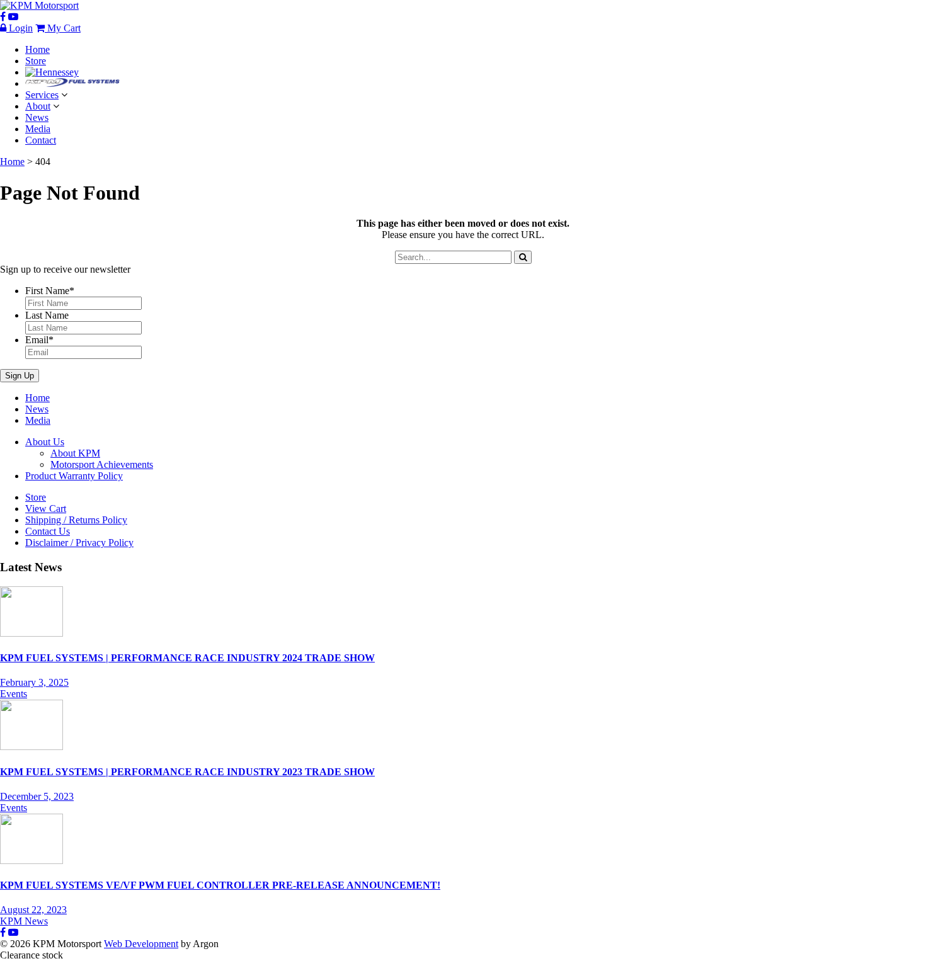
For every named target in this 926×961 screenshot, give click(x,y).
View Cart (45, 508)
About (37, 106)
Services (42, 94)
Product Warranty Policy (74, 475)
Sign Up (19, 375)
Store (35, 60)
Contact (40, 140)
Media (37, 128)
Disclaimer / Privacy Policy (79, 542)
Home (37, 49)
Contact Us (47, 531)
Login (19, 28)
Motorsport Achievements (101, 464)
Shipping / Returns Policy (76, 520)
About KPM (75, 453)
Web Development (141, 943)
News (37, 117)
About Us (44, 441)
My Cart (63, 28)
